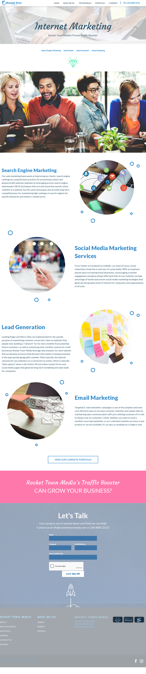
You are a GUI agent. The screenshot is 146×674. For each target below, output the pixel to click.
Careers (4, 635)
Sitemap (4, 644)
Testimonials (85, 3)
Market (41, 626)
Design (40, 622)
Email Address (80, 544)
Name (51, 535)
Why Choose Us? (8, 626)
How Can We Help (56, 554)
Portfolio (100, 3)
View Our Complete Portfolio (73, 459)
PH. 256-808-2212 (131, 3)
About (3, 622)
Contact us (6, 640)
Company (113, 3)
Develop (41, 631)
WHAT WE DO (68, 3)
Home (56, 3)
